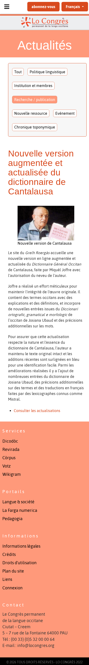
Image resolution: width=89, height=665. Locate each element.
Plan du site (13, 571)
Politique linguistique (47, 72)
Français (73, 7)
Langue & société (18, 502)
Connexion (12, 588)
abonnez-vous (43, 7)
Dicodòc (10, 441)
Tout (18, 72)
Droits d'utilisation (19, 562)
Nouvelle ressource (30, 113)
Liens (7, 579)
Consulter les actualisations (37, 410)
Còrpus (8, 457)
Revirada (10, 449)
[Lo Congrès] (44, 22)
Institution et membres (33, 85)
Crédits (9, 554)
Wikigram (11, 474)
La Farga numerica (19, 510)
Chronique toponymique (34, 127)
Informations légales (21, 546)
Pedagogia (12, 518)
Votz (6, 466)
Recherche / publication (34, 99)
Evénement (65, 113)
